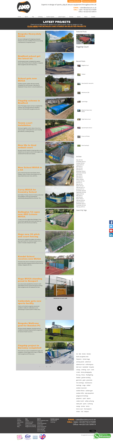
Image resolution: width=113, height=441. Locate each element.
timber (78, 411)
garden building (85, 377)
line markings (80, 383)
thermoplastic (88, 409)
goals (84, 380)
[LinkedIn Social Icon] (111, 235)
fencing (78, 375)
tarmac (83, 406)
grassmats (89, 380)
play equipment (89, 393)
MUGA (84, 354)
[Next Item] (92, 39)
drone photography (86, 372)
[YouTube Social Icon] (111, 231)
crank (92, 369)
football (78, 377)
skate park (79, 403)
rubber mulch (80, 401)
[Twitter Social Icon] (111, 226)
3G (77, 354)
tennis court (79, 409)
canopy (78, 369)
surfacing (90, 403)
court (88, 369)
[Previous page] (39, 366)
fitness (83, 375)
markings (78, 385)
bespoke (91, 367)
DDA (80, 354)
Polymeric (79, 359)
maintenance (88, 383)
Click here (32, 26)
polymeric (79, 398)
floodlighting (89, 375)
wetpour (86, 411)
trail (82, 411)
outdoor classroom (81, 388)
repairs (89, 398)
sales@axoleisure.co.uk (88, 8)
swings (78, 406)
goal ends (79, 380)
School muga (86, 359)
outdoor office (80, 393)
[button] (61, 16)
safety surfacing (89, 401)
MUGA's (89, 354)
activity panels (80, 362)
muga (84, 385)
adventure (88, 362)
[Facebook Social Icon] (111, 222)
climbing (83, 369)
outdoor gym (89, 390)
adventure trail (80, 364)
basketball (85, 367)
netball (88, 385)
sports (84, 403)
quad (84, 398)
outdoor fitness (80, 390)
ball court (79, 367)
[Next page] (50, 366)
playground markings (82, 396)
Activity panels (28, 423)
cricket (78, 372)
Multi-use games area (82, 356)
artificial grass (89, 364)
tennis (87, 406)
